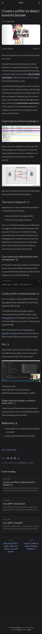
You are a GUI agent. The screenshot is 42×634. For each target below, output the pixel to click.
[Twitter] (8, 458)
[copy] (40, 281)
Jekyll (29, 630)
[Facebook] (11, 458)
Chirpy (19, 630)
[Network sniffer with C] (21, 371)
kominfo (8, 450)
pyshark (5, 333)
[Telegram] (15, 458)
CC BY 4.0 (22, 463)
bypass (14, 450)
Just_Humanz (8, 49)
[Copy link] (18, 458)
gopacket (9, 318)
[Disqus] (21, 589)
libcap (14, 333)
